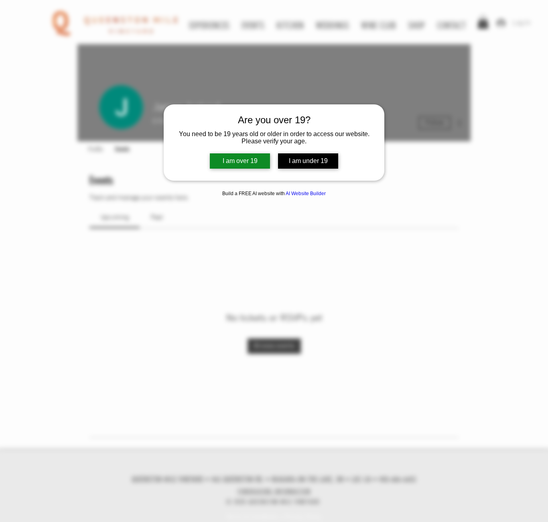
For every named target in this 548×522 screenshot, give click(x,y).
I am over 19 (240, 160)
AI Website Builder (306, 193)
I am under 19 (308, 160)
